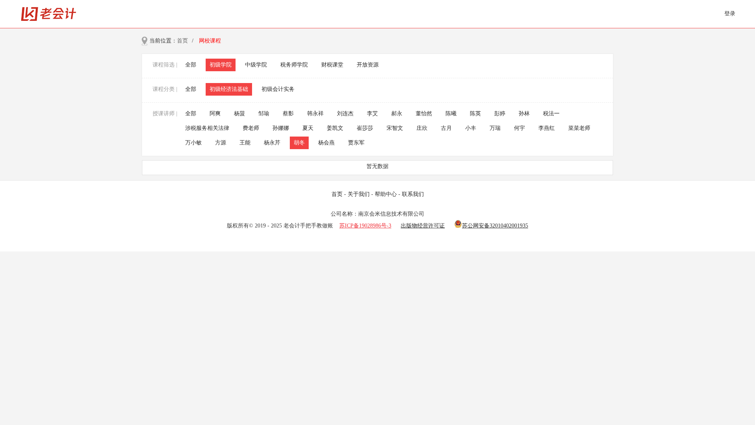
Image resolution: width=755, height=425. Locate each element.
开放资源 (368, 65)
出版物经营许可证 (423, 226)
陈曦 (451, 113)
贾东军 (356, 143)
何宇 (519, 128)
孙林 (524, 113)
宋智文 (395, 128)
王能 (244, 143)
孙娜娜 (281, 128)
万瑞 (495, 128)
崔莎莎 (365, 128)
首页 (182, 41)
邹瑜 (263, 113)
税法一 (551, 113)
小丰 (470, 128)
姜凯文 (335, 128)
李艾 (372, 113)
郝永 (396, 113)
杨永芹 (272, 143)
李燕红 (546, 128)
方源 (220, 143)
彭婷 (499, 113)
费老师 (251, 128)
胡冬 (299, 143)
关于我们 (359, 194)
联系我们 (413, 194)
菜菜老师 (579, 128)
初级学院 (221, 65)
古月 (446, 128)
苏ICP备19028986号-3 (365, 226)
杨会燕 (326, 143)
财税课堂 (332, 65)
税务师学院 (294, 65)
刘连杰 (345, 113)
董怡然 (424, 113)
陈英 (475, 113)
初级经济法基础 (229, 89)
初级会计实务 (278, 89)
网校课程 (210, 41)
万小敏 (193, 143)
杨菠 (239, 113)
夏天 (307, 128)
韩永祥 (315, 113)
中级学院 (256, 65)
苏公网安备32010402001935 (495, 226)
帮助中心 (386, 194)
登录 (729, 14)
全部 (190, 65)
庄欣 (421, 128)
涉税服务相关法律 (207, 128)
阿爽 (215, 113)
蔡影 (288, 113)
